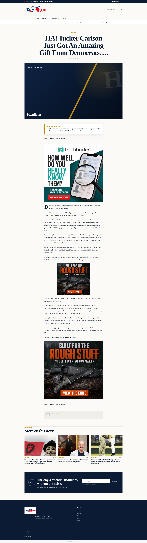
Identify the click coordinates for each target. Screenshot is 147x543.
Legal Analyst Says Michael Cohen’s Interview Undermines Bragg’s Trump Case (78, 22)
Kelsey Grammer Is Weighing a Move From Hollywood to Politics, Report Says (73, 461)
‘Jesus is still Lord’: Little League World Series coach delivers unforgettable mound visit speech (105, 461)
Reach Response (76, 541)
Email (57, 138)
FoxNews (73, 337)
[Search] (121, 9)
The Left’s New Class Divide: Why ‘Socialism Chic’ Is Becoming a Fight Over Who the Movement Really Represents (40, 461)
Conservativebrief (56, 337)
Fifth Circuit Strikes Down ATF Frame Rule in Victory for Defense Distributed (38, 22)
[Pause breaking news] (121, 22)
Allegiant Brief (116, 1)
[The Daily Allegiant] (35, 9)
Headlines (73, 32)
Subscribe (114, 481)
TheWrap (66, 337)
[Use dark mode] (122, 1)
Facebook (52, 138)
